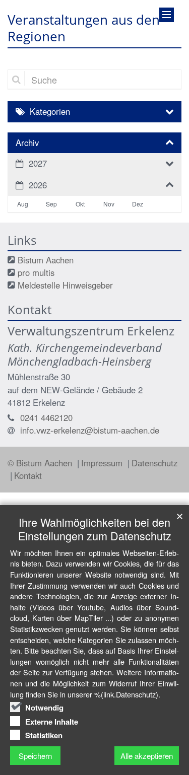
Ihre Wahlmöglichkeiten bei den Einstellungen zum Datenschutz (94, 528)
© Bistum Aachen (41, 463)
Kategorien (50, 111)
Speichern (35, 755)
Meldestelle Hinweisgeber (65, 285)
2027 (38, 163)
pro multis (36, 272)
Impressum (103, 463)
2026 (38, 185)
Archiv (27, 142)
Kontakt (28, 475)
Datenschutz (154, 463)
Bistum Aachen (46, 260)
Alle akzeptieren (146, 755)
